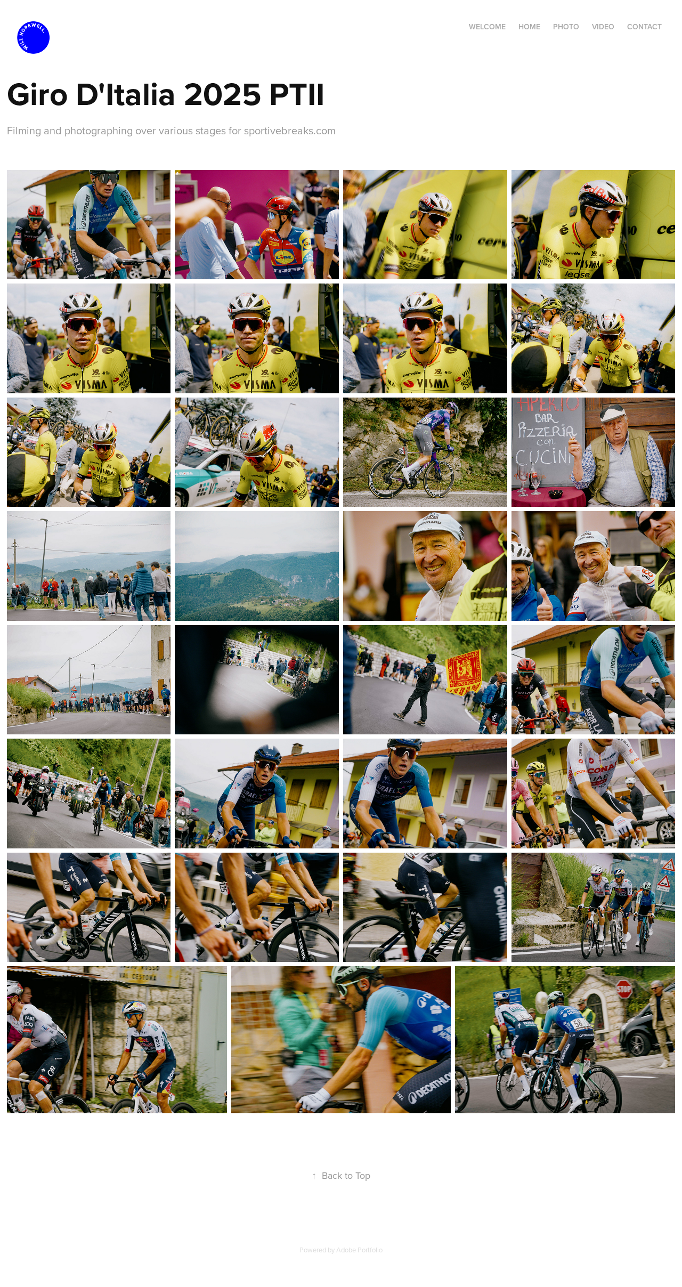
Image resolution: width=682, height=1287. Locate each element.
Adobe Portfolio (359, 1249)
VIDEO (603, 26)
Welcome (487, 26)
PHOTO (566, 26)
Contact (644, 26)
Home (529, 26)
